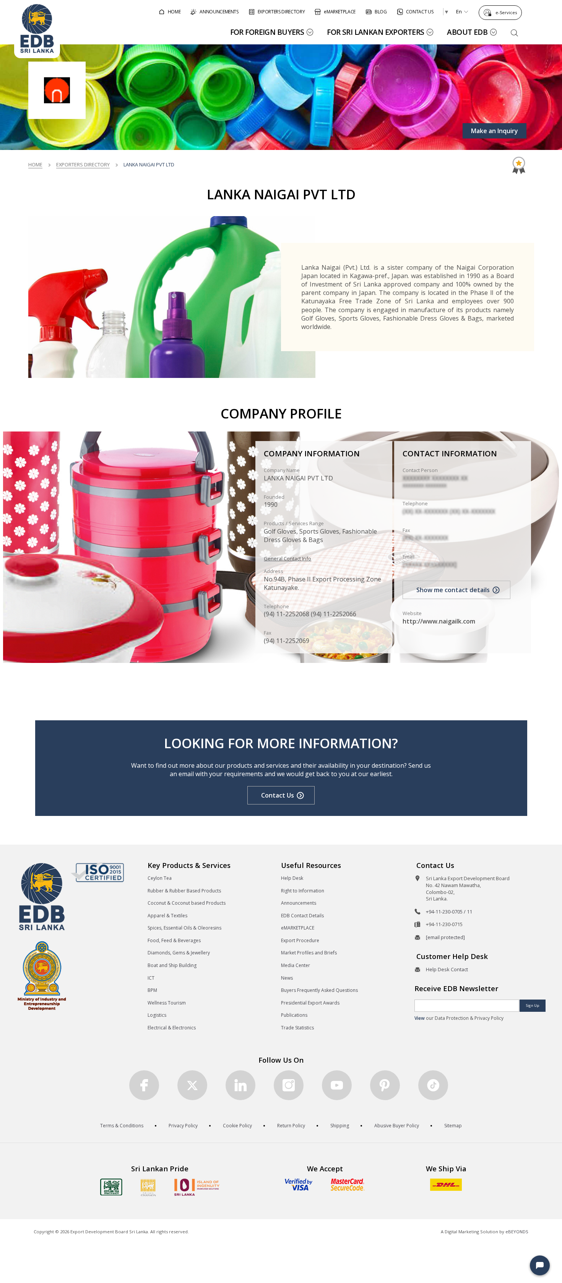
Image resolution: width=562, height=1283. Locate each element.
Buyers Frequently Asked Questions (319, 990)
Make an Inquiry (494, 131)
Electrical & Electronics (172, 1027)
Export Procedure (300, 940)
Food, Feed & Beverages (174, 940)
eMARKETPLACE (297, 928)
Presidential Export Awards (310, 1003)
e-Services (506, 12)
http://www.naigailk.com (439, 621)
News (287, 978)
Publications (294, 1015)
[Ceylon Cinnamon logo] (148, 1187)
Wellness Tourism (167, 1003)
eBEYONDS (516, 1231)
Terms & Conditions (121, 1125)
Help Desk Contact (447, 969)
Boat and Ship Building (172, 965)
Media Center (295, 965)
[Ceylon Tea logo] (111, 1187)
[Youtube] (337, 1085)
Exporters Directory (83, 164)
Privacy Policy (183, 1125)
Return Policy (291, 1125)
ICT (151, 978)
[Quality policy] (97, 872)
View (419, 1018)
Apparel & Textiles (167, 915)
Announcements (298, 903)
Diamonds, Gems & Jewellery (179, 952)
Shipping (339, 1125)
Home (35, 164)
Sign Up (532, 1005)
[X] (192, 1085)
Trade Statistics (297, 1027)
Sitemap (453, 1125)
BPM (152, 990)
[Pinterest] (385, 1085)
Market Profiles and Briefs (309, 952)
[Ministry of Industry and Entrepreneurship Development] (42, 975)
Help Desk (292, 878)
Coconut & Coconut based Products (187, 903)
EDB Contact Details (302, 915)
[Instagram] (289, 1085)
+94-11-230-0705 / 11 (449, 911)
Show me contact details (453, 590)
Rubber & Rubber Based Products (184, 890)
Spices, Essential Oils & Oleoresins (184, 928)
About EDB (467, 32)
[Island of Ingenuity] (196, 1187)
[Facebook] (144, 1085)
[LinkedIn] (240, 1085)
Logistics (157, 1015)
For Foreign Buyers (267, 32)
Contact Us (277, 795)
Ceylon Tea (160, 878)
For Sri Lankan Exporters (375, 32)
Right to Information (302, 890)
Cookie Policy (237, 1125)
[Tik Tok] (433, 1085)
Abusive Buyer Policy (396, 1125)
